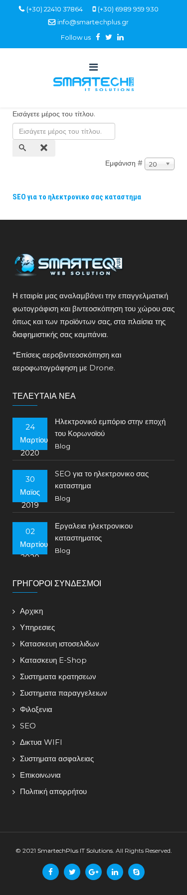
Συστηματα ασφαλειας (57, 758)
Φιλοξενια (36, 709)
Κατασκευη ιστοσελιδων (59, 643)
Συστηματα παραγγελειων (63, 693)
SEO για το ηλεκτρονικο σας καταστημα (76, 196)
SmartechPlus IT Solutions (75, 850)
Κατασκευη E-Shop (53, 660)
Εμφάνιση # (124, 163)
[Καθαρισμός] (45, 148)
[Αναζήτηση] (23, 148)
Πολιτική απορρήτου (53, 791)
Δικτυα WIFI (41, 742)
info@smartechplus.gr (93, 22)
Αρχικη (31, 611)
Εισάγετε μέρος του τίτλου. (54, 113)
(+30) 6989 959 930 (128, 9)
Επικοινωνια (40, 775)
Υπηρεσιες (37, 627)
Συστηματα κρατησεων (58, 676)
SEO (28, 725)
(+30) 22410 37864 (54, 9)
